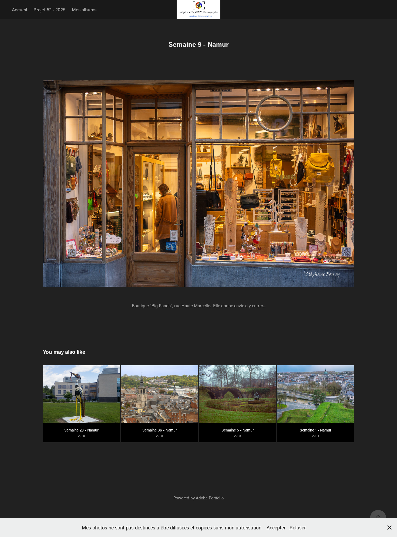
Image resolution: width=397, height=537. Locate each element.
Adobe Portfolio (210, 497)
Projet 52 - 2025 (49, 9)
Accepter (276, 527)
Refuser (298, 527)
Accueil (19, 9)
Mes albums (84, 9)
